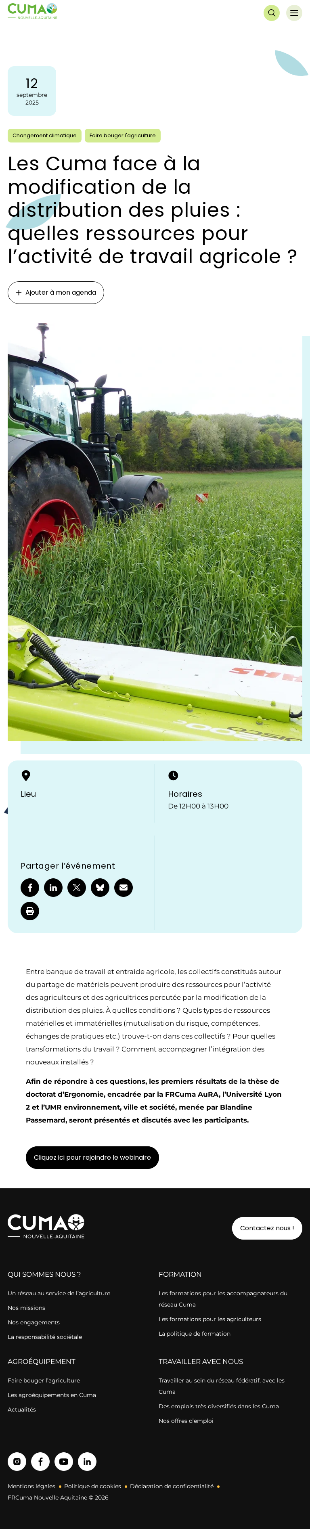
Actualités (22, 1409)
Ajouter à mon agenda (60, 292)
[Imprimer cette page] (30, 911)
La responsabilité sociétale (45, 1336)
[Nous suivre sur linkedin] (87, 1461)
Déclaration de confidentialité (172, 1486)
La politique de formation (194, 1333)
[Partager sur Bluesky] (100, 887)
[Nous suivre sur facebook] (40, 1461)
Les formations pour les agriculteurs (210, 1319)
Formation (180, 1274)
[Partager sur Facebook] (30, 887)
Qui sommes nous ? (44, 1274)
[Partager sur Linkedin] (53, 887)
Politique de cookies (92, 1486)
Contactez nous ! (267, 1228)
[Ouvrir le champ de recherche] (272, 13)
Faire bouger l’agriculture (44, 1380)
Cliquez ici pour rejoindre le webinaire (92, 1157)
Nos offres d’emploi (186, 1420)
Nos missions (26, 1307)
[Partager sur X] (76, 887)
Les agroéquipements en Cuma (52, 1395)
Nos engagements (34, 1322)
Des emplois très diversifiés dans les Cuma (219, 1406)
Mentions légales (31, 1486)
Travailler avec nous (201, 1361)
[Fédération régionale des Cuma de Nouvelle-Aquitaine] (33, 12)
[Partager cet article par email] (123, 887)
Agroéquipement (41, 1361)
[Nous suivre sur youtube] (63, 1461)
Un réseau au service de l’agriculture (59, 1293)
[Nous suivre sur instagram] (17, 1461)
